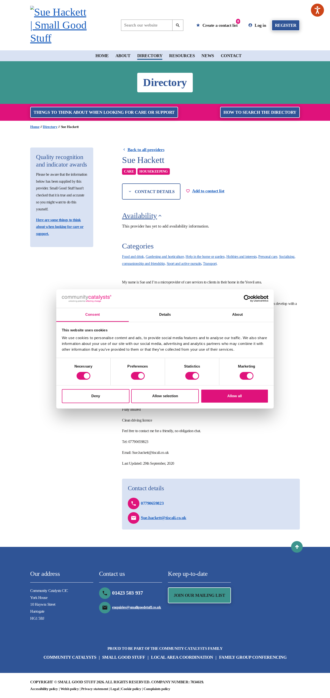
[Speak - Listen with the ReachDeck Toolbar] (317, 10)
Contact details (154, 191)
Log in (260, 25)
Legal (114, 689)
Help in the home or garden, (205, 257)
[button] (297, 547)
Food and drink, (133, 257)
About (122, 55)
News (207, 55)
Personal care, (268, 257)
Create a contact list (220, 23)
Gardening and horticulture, (165, 257)
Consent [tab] (92, 314)
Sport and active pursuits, (184, 264)
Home (102, 55)
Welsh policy (69, 689)
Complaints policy (156, 689)
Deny (95, 396)
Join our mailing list (199, 595)
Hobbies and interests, (242, 257)
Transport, (210, 264)
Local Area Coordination (182, 657)
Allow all (234, 396)
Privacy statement (94, 689)
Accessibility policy (44, 689)
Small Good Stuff (123, 657)
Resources (182, 55)
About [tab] (237, 314)
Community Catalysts (69, 657)
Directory (150, 55)
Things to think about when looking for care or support (104, 112)
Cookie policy (131, 689)
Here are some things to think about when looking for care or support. (60, 227)
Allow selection (165, 396)
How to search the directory (259, 112)
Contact (231, 55)
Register (285, 25)
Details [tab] (165, 314)
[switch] (138, 376)
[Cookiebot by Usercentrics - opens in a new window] (247, 298)
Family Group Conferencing (253, 657)
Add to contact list (208, 190)
